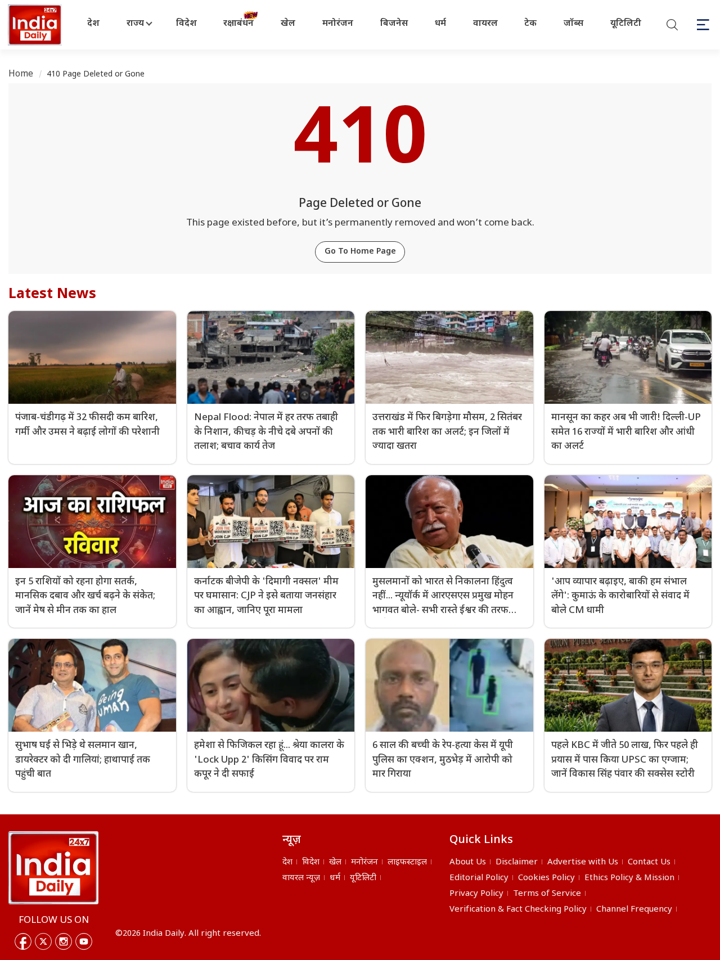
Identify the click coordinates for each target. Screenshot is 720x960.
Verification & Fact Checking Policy (518, 909)
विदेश (186, 24)
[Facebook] (23, 941)
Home (21, 74)
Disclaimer (517, 862)
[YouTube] (83, 941)
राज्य (135, 24)
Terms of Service (547, 894)
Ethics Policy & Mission (629, 878)
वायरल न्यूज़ (301, 878)
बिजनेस (394, 24)
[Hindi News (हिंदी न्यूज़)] (36, 25)
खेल (288, 24)
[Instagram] (63, 941)
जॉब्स (573, 24)
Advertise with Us (582, 862)
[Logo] (53, 867)
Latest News (52, 295)
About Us (467, 862)
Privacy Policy (476, 894)
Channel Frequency (634, 909)
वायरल (485, 24)
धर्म (440, 24)
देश (93, 24)
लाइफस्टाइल (407, 862)
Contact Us (649, 862)
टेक (530, 24)
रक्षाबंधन (238, 24)
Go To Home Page (360, 251)
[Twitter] (43, 941)
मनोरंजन (337, 24)
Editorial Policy (478, 878)
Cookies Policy (546, 878)
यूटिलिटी (625, 24)
